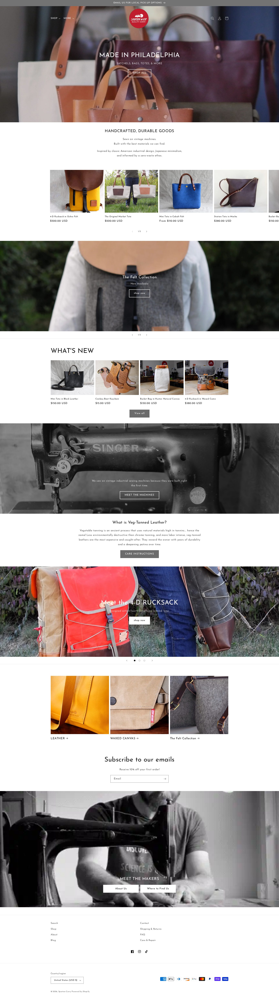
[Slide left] (132, 231)
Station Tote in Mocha (225, 217)
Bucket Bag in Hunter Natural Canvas (160, 399)
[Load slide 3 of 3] (144, 660)
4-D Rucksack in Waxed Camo (200, 399)
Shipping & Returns (151, 929)
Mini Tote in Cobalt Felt (171, 217)
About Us (121, 889)
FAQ (142, 934)
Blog (53, 940)
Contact (144, 923)
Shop (53, 929)
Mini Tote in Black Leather (64, 399)
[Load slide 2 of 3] (139, 660)
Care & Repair (148, 940)
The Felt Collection (183, 738)
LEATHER (58, 738)
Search (54, 923)
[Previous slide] (132, 334)
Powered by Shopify (81, 992)
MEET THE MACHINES (139, 495)
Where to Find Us (158, 889)
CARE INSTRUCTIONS (139, 554)
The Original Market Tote (118, 217)
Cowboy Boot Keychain (107, 399)
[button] (55, 18)
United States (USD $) (65, 980)
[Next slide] (146, 334)
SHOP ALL (139, 73)
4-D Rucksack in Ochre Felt (64, 217)
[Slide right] (146, 231)
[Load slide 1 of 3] (134, 660)
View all (139, 413)
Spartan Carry (64, 992)
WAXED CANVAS (122, 738)
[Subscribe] (164, 779)
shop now (139, 293)
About (54, 934)
